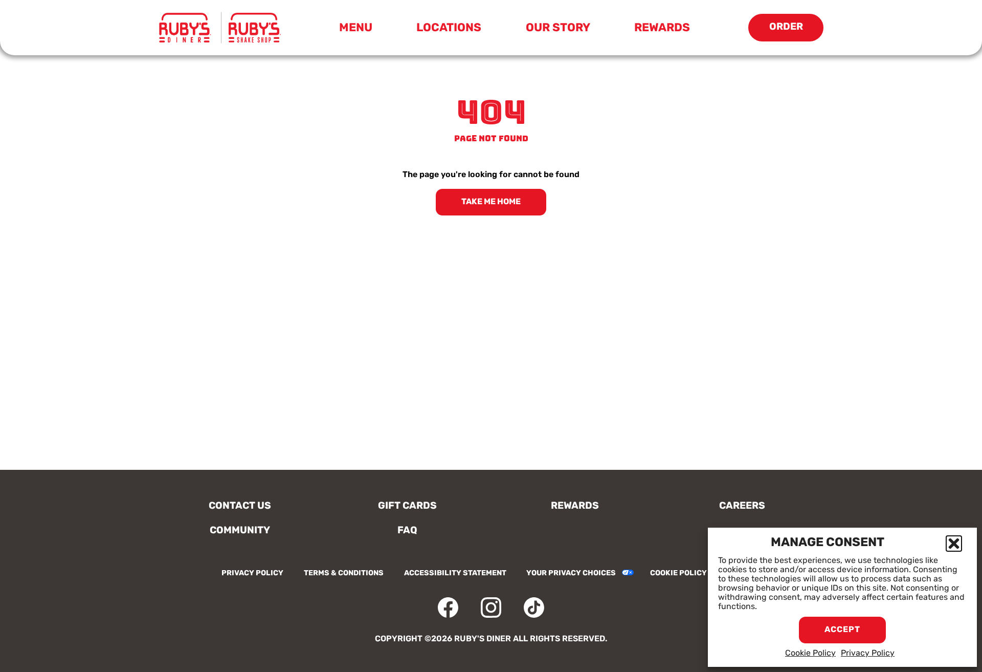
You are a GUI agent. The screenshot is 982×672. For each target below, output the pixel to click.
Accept (842, 630)
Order (796, 32)
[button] (954, 543)
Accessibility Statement (455, 573)
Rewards (662, 28)
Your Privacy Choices (571, 573)
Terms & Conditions (344, 573)
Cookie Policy (810, 653)
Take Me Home (491, 202)
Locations (448, 28)
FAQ (407, 531)
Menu (359, 30)
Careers (742, 506)
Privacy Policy (868, 653)
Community (240, 531)
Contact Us (240, 506)
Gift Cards (407, 506)
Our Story (558, 28)
